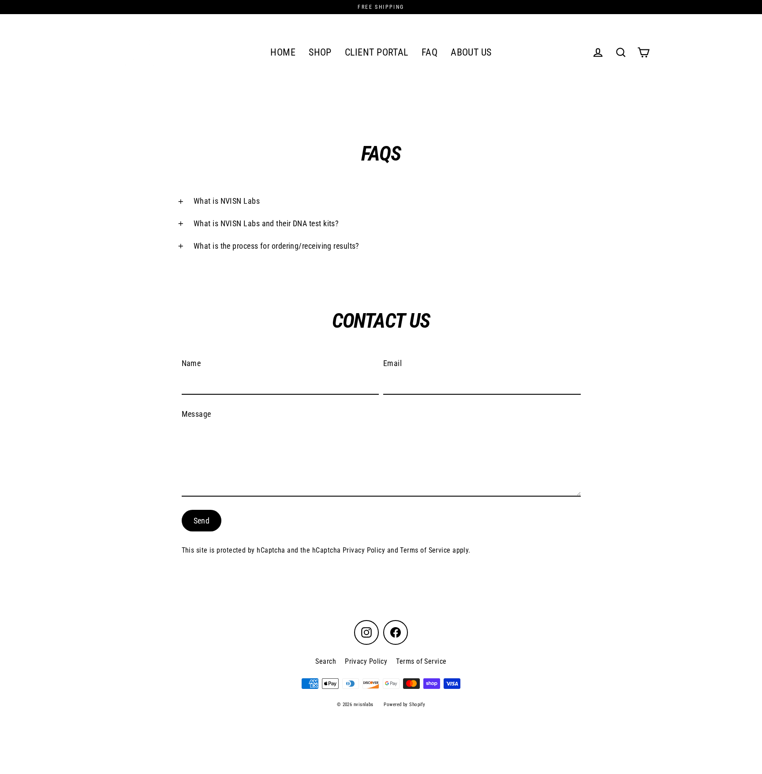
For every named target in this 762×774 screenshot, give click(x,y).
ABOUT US (471, 52)
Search (325, 661)
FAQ (429, 52)
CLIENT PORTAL (376, 52)
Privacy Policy (364, 550)
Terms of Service (425, 550)
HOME (282, 52)
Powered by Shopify (404, 704)
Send (202, 520)
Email (392, 363)
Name (191, 363)
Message (196, 414)
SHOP (320, 52)
